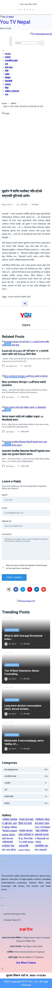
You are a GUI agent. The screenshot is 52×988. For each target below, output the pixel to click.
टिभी (6, 70)
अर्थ (6, 64)
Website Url (6, 521)
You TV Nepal (15, 22)
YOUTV (9, 204)
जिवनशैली (8, 81)
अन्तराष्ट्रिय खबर (11, 60)
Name (5, 495)
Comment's (6, 534)
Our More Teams (26, 962)
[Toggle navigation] (11, 41)
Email (4, 508)
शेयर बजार (9, 67)
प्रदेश (7, 74)
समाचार (8, 57)
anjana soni (13, 366)
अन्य (6, 94)
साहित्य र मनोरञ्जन (12, 91)
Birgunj (11, 397)
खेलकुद (7, 77)
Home (8, 53)
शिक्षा (7, 87)
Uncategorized (11, 630)
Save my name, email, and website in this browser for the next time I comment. (26, 566)
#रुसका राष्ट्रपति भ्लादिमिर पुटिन (19, 297)
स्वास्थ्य (8, 84)
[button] (16, 38)
